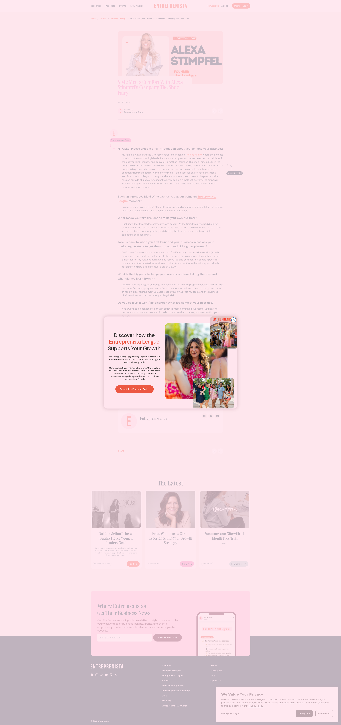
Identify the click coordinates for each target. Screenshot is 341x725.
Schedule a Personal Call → (134, 389)
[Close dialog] (233, 320)
